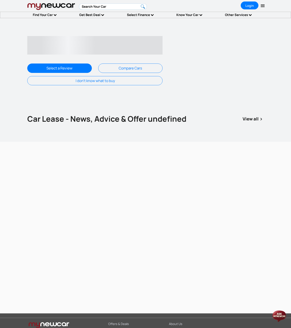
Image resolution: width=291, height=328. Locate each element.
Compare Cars (130, 68)
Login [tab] (249, 5)
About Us (175, 324)
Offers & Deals (118, 324)
